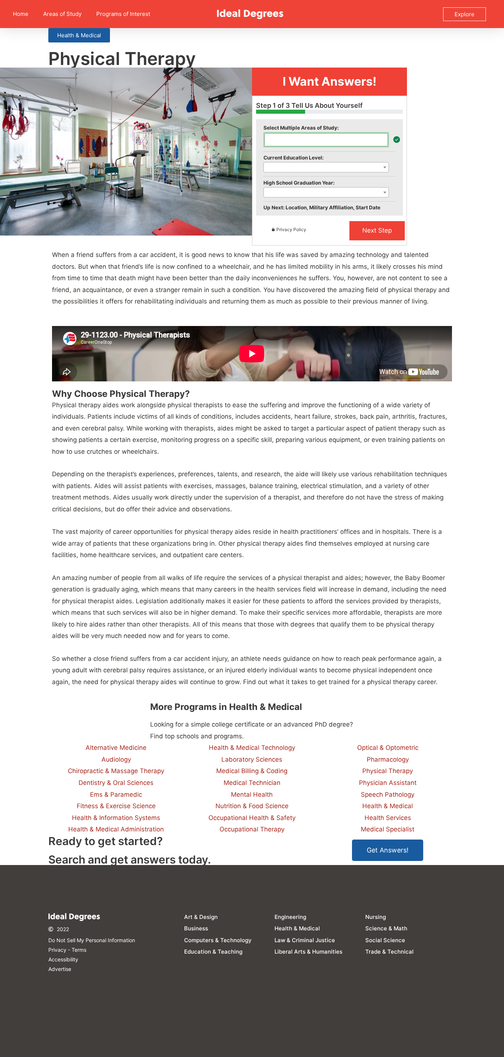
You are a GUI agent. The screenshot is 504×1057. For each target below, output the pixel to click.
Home (20, 13)
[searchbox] (269, 139)
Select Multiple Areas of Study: (301, 128)
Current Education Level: (293, 158)
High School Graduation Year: (299, 183)
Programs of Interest (123, 13)
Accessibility (63, 959)
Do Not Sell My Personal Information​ (91, 940)
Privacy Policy (291, 229)
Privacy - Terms (67, 950)
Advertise (59, 969)
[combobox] (326, 139)
